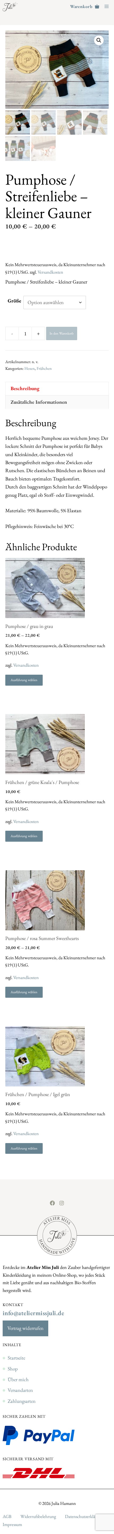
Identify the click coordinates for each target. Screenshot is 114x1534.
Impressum (12, 1524)
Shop (13, 1368)
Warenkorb (81, 6)
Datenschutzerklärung (84, 1516)
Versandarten (20, 1390)
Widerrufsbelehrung (38, 1516)
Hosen (29, 368)
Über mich (18, 1379)
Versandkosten (50, 272)
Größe (14, 300)
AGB (7, 1516)
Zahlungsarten (22, 1401)
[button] (99, 40)
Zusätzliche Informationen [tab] (39, 402)
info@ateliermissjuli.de (33, 1313)
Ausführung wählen (24, 680)
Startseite (16, 1357)
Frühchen (44, 368)
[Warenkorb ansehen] (97, 6)
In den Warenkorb (62, 333)
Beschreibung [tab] (25, 388)
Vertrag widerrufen (25, 1328)
